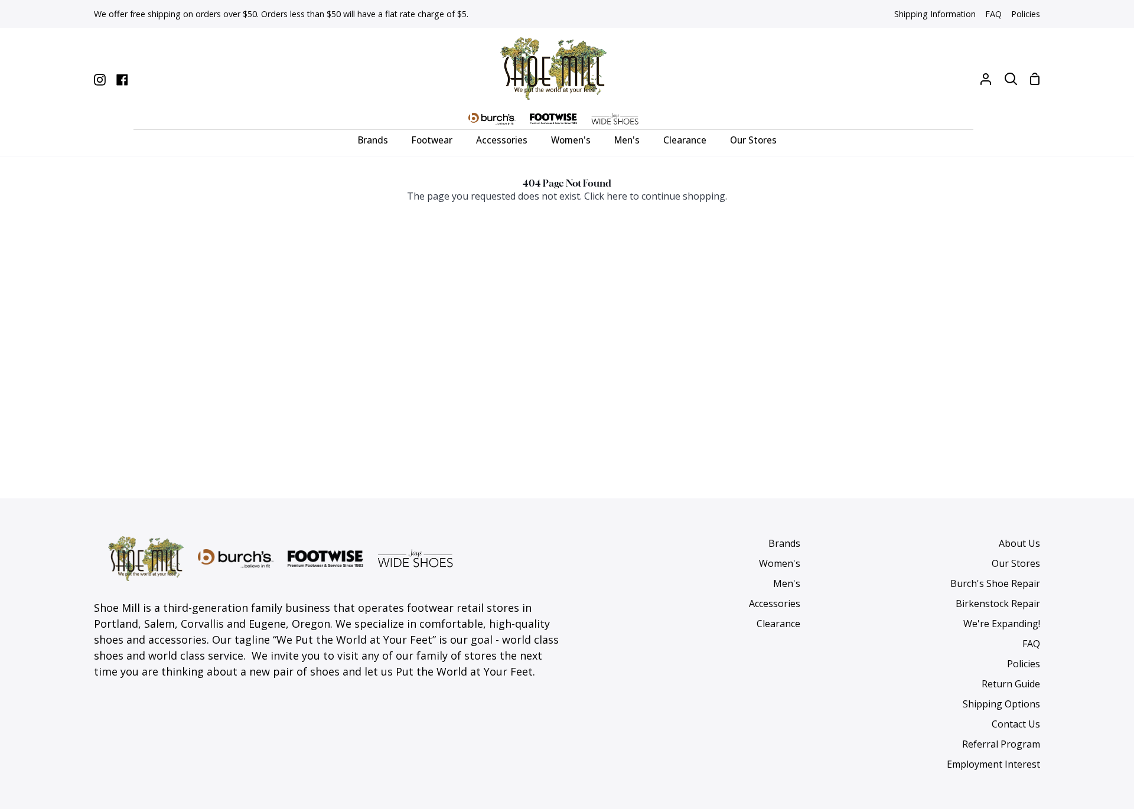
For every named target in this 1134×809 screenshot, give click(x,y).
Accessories (774, 603)
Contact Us (1016, 723)
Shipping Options (1001, 703)
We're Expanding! (1001, 623)
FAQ (1031, 643)
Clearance (778, 623)
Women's (779, 563)
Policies (1023, 663)
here (617, 196)
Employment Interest (993, 764)
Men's (786, 583)
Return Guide (1011, 683)
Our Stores (1016, 563)
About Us (1019, 543)
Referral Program (1001, 744)
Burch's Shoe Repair (995, 583)
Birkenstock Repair (998, 603)
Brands (784, 543)
